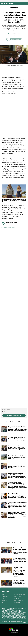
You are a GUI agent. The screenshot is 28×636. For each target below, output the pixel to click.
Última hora (23, 3)
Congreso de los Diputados (8, 227)
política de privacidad (18, 600)
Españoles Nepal (16, 0)
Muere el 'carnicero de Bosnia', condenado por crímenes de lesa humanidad (16, 457)
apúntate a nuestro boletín (14, 415)
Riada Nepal (9, 0)
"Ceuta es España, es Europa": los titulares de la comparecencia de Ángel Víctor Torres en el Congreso (17, 439)
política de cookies (18, 596)
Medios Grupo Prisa (14, 632)
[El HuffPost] (8, 3)
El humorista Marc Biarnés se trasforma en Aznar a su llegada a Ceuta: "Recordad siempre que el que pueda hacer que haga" (16, 448)
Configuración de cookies (19, 594)
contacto (4, 598)
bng (18, 227)
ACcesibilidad (17, 602)
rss (2, 602)
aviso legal (16, 598)
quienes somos (5, 596)
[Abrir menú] (2, 3)
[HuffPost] (6, 591)
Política (14, 8)
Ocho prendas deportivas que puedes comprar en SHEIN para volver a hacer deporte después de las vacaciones (14, 200)
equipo (3, 594)
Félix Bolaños (22, 0)
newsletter (4, 600)
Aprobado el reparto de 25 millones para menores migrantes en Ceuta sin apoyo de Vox (19, 583)
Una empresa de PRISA (14, 629)
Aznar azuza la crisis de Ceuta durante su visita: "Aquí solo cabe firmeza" (16, 466)
